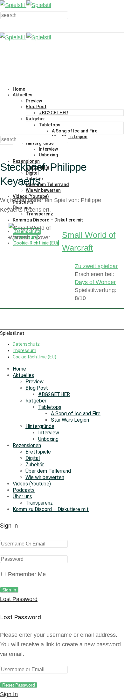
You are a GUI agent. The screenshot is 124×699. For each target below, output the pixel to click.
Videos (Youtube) (32, 484)
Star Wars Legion (69, 136)
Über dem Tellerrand (47, 184)
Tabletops (49, 124)
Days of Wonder (95, 282)
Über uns (22, 496)
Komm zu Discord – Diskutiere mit (51, 509)
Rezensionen (27, 445)
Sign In (9, 694)
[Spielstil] (25, 5)
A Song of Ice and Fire (74, 130)
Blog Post (36, 106)
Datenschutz (26, 344)
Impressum (24, 350)
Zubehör (34, 465)
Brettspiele (38, 452)
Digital (32, 458)
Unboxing (48, 154)
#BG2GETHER (53, 112)
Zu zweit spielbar (96, 266)
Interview (48, 149)
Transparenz (39, 503)
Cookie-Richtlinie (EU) (34, 356)
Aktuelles (22, 94)
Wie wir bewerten (43, 190)
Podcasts (24, 490)
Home (19, 89)
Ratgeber (35, 118)
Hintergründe (39, 426)
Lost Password (19, 599)
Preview (34, 100)
